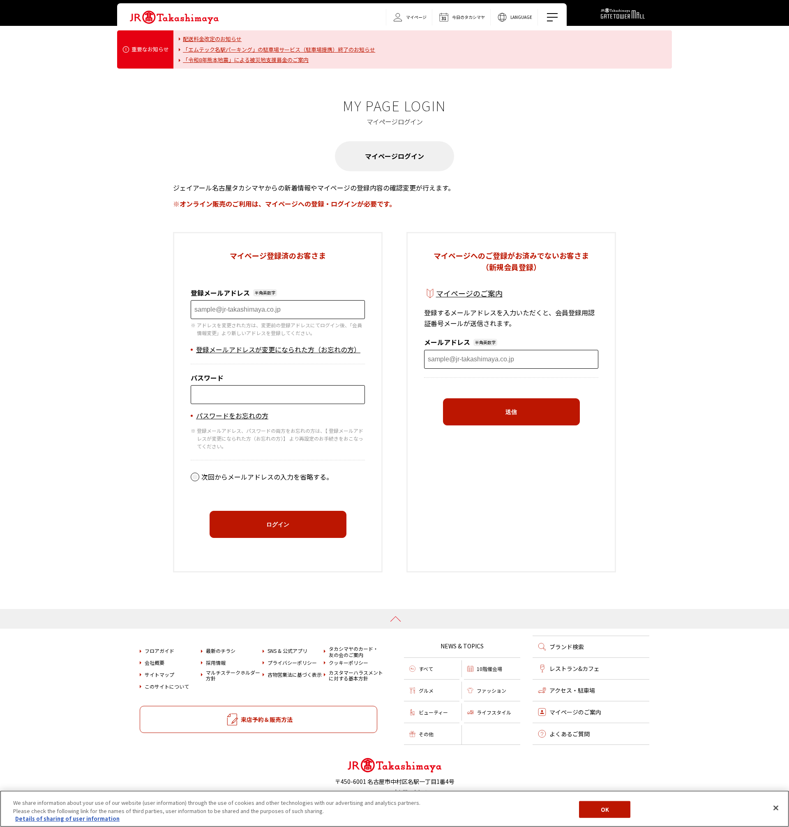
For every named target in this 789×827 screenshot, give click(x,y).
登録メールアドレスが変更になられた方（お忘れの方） (278, 349)
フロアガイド (159, 651)
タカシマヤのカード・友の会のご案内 (353, 652)
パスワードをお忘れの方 (232, 415)
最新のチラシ (220, 651)
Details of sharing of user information (67, 818)
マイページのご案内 (469, 293)
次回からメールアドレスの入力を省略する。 (267, 477)
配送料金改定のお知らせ (212, 39)
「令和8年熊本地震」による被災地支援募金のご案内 (246, 60)
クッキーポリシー (348, 663)
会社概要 (154, 663)
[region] (394, 808)
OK (605, 809)
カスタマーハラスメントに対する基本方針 (356, 676)
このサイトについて (167, 686)
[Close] (776, 808)
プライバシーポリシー (292, 663)
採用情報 (216, 663)
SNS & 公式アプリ (287, 651)
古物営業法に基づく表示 (295, 675)
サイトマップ (159, 675)
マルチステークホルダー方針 (233, 676)
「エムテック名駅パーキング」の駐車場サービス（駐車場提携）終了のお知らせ (279, 49)
